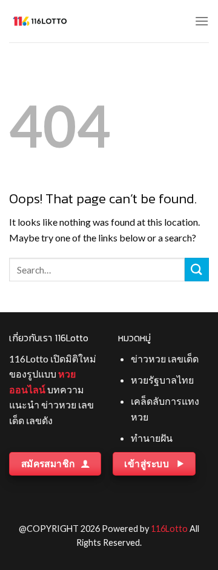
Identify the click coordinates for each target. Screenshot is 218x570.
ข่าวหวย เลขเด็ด (165, 358)
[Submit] (197, 269)
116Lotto (169, 528)
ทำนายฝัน (152, 438)
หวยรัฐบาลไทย (162, 379)
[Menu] (201, 21)
